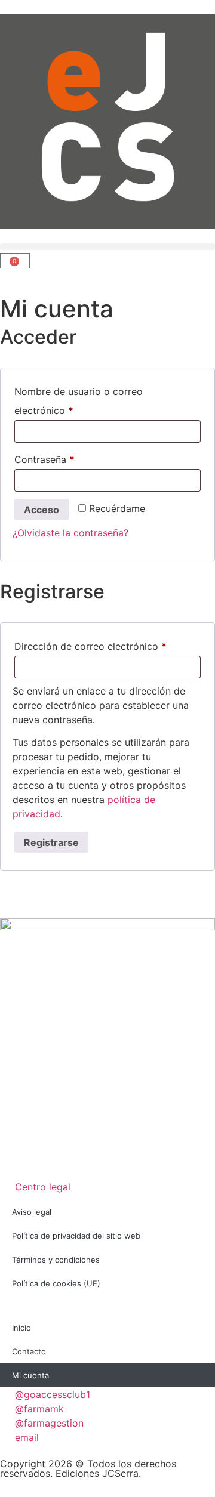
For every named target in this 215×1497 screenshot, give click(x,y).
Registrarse (51, 842)
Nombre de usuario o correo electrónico (78, 399)
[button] (107, 246)
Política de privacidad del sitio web (76, 1235)
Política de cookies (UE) (56, 1283)
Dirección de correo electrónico (107, 644)
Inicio (21, 1327)
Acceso (41, 510)
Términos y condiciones (56, 1259)
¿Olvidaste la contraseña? (70, 533)
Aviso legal (31, 1212)
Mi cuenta (30, 1375)
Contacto (29, 1351)
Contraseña (69, 457)
